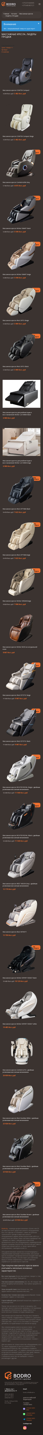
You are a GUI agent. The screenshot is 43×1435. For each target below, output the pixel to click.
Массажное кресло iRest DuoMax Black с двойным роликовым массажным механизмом (20, 1167)
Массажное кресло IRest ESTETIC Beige (16, 695)
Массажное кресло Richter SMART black (17, 228)
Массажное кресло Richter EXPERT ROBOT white (20, 1024)
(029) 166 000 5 (9, 1394)
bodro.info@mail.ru (29, 1392)
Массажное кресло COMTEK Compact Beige (18, 136)
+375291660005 (28, 3)
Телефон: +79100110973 (27, 1404)
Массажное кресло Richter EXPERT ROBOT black (20, 978)
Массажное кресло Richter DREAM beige (17, 601)
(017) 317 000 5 (9, 1396)
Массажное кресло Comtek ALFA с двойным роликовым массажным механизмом (18, 1071)
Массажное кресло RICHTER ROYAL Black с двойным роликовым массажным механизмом (21, 836)
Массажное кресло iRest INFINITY (15, 932)
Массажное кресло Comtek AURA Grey (16, 182)
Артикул (4, 50)
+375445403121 (28, 5)
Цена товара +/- (7, 48)
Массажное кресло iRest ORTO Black (16, 366)
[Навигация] (39, 4)
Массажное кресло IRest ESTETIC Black (16, 741)
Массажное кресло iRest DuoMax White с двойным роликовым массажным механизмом (20, 1119)
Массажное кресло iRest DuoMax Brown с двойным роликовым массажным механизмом (21, 1216)
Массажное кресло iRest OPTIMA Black (16, 509)
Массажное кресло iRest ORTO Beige (16, 320)
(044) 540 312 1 (9, 1398)
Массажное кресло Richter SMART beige (17, 274)
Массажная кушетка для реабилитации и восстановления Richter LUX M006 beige (17, 462)
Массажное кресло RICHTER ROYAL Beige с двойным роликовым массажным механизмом (21, 788)
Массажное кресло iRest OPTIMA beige (16, 555)
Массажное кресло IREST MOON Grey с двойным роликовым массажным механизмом (20, 885)
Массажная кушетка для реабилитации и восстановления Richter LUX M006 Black (17, 413)
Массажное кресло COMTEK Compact (16, 90)
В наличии (5, 52)
